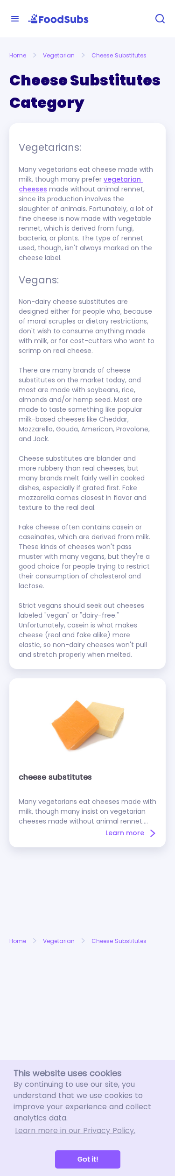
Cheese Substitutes (119, 55)
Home (17, 55)
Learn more (124, 833)
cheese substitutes (55, 777)
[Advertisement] (87, 892)
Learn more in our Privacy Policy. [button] (75, 1130)
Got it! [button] (87, 1159)
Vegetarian (59, 55)
